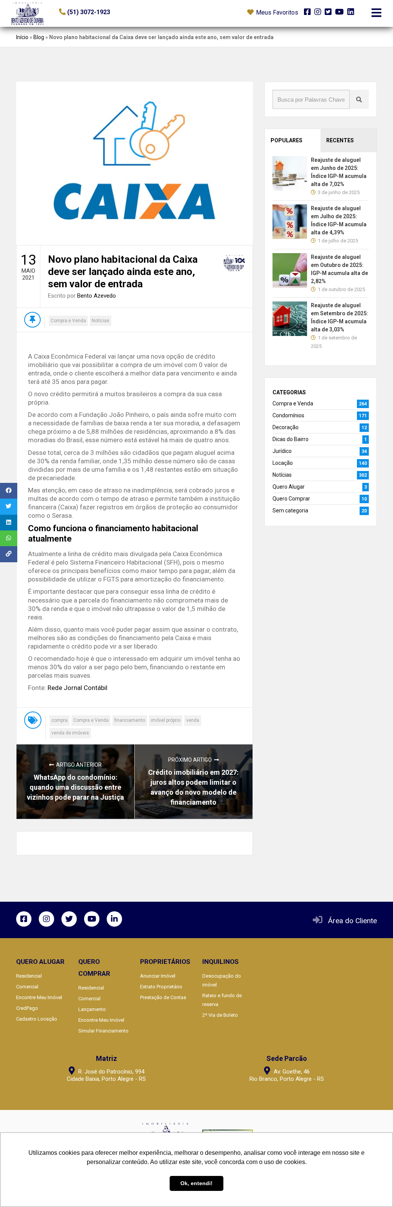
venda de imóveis (70, 733)
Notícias (100, 320)
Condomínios (288, 415)
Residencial (29, 976)
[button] (106, 12)
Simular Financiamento (103, 1031)
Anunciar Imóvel (157, 976)
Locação (282, 463)
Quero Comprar (291, 499)
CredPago (27, 1008)
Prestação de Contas (163, 997)
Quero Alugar (288, 487)
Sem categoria (290, 510)
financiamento (129, 720)
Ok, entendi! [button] (196, 1183)
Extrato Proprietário (161, 987)
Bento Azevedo (96, 295)
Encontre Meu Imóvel (39, 997)
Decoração (285, 427)
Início (22, 37)
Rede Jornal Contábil (77, 688)
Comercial (27, 987)
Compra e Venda (68, 320)
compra (59, 720)
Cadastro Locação (36, 1019)
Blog (38, 37)
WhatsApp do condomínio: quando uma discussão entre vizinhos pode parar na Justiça (75, 787)
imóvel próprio (165, 720)
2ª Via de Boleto (220, 1015)
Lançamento (92, 1009)
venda (192, 720)
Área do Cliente (352, 920)
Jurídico (282, 451)
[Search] (359, 99)
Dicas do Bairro (290, 439)
